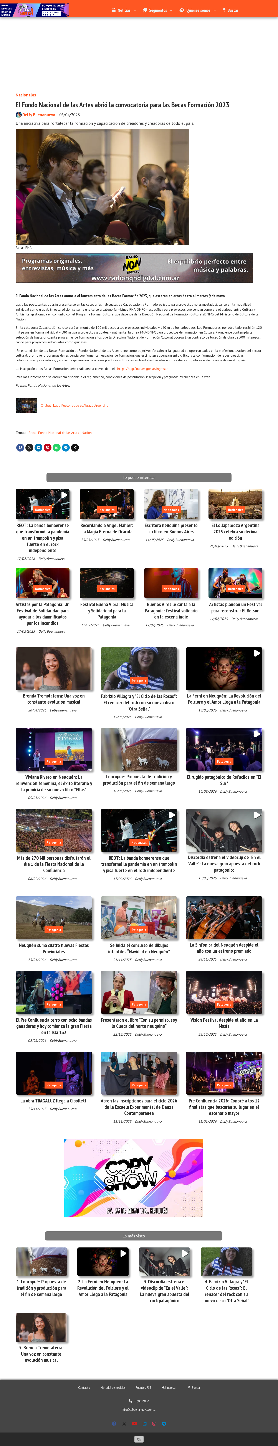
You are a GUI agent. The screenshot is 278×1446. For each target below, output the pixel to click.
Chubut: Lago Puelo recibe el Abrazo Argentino (74, 405)
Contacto (84, 1387)
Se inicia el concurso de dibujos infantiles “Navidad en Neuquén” (139, 948)
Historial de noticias (113, 1387)
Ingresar (171, 1387)
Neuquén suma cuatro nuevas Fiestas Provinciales (54, 948)
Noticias (124, 10)
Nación (87, 432)
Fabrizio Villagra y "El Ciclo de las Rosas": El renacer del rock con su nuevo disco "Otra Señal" (139, 702)
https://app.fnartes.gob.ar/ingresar (142, 368)
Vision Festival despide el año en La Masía (224, 1023)
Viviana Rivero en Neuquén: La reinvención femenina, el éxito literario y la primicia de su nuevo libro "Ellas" (54, 783)
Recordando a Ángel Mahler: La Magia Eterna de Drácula (107, 528)
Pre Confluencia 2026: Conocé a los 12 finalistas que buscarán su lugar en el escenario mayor (224, 1106)
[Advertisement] (139, 56)
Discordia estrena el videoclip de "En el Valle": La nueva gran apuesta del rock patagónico (224, 863)
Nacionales (26, 95)
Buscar (233, 10)
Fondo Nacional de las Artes (58, 432)
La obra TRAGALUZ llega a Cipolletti (54, 1100)
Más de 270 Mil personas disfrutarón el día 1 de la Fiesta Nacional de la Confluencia (54, 864)
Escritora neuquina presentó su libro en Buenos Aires (171, 528)
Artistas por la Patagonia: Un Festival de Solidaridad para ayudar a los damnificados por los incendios (43, 613)
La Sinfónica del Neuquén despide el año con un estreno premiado (224, 948)
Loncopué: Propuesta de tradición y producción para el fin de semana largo (139, 779)
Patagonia (139, 680)
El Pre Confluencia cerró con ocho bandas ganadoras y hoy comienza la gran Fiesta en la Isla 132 (54, 1026)
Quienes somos (198, 10)
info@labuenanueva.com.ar (139, 1409)
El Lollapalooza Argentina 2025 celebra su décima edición (236, 531)
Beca (32, 432)
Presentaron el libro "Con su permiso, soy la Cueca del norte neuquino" (139, 1023)
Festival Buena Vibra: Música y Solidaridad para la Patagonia (106, 610)
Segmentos (158, 10)
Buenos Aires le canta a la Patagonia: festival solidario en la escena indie (171, 610)
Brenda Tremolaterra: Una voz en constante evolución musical (54, 699)
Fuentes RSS (143, 1387)
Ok (139, 1439)
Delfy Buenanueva (38, 114)
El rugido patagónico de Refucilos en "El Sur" (224, 780)
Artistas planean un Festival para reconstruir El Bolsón (235, 607)
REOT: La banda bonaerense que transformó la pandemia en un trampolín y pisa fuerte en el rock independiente (42, 537)
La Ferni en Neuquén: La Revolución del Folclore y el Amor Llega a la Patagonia (224, 699)
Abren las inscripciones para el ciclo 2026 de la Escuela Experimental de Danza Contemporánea (139, 1106)
